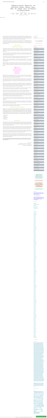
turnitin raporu (39, 409)
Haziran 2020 (35, 302)
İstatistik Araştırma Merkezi (38, 375)
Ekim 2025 (35, 224)
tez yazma (37, 347)
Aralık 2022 (35, 265)
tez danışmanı (42, 347)
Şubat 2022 (35, 277)
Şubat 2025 (35, 234)
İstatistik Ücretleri (35, 363)
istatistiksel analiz (35, 345)
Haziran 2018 (35, 328)
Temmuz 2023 (35, 256)
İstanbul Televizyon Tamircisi (38, 377)
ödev (41, 346)
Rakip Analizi (35, 205)
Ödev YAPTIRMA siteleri (41, 342)
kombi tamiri (42, 359)
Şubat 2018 (35, 332)
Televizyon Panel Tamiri (41, 357)
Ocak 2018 (35, 333)
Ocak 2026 (35, 220)
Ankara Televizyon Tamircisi (36, 357)
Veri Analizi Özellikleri (41, 365)
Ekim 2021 (35, 282)
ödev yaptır (40, 346)
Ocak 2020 (35, 308)
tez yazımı (39, 347)
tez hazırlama (42, 345)
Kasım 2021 (35, 281)
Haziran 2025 (35, 229)
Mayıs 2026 (35, 215)
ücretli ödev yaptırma (36, 343)
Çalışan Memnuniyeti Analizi (36, 204)
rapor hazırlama (41, 405)
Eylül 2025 (35, 225)
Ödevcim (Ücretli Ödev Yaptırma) (8, 1)
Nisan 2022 (35, 275)
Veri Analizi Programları (36, 366)
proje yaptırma (37, 405)
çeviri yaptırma (39, 358)
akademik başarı (36, 391)
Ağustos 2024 (35, 241)
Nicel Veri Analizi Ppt (36, 369)
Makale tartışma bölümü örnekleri (21, 14)
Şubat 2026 (35, 219)
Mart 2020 (35, 306)
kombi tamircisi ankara (38, 359)
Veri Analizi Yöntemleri (37, 365)
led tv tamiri (37, 358)
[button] (41, 416)
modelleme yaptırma (40, 403)
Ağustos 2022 (35, 270)
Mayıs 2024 (35, 245)
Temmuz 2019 (35, 316)
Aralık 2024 (35, 236)
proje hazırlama (35, 346)
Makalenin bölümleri (34, 13)
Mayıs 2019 (35, 318)
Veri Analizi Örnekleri (38, 374)
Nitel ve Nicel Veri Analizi (40, 369)
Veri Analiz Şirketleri (35, 373)
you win (40, 351)
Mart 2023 (35, 261)
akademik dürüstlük (40, 391)
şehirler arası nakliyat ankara (36, 349)
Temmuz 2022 (35, 271)
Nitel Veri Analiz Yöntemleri (40, 370)
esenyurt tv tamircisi (38, 361)
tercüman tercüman (23, 12)
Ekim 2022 (35, 267)
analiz (34, 395)
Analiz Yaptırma (42, 363)
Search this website (35, 37)
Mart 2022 (35, 276)
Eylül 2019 (35, 313)
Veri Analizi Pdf (39, 366)
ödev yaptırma (37, 412)
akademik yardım (37, 392)
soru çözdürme (35, 406)
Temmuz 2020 (35, 301)
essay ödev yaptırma (37, 351)
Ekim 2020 (35, 297)
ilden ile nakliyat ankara (41, 349)
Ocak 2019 (35, 322)
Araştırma (35, 395)
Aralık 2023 (35, 251)
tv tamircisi (35, 358)
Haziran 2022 (35, 272)
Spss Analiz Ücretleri (42, 361)
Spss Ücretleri (35, 362)
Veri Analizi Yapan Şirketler (40, 373)
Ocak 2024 (35, 250)
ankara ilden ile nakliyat (40, 379)
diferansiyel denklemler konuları (39, 355)
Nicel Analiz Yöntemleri (36, 370)
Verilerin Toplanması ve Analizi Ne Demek (39, 367)
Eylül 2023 (35, 255)
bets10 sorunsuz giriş (39, 353)
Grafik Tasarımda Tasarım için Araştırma (17, 14)
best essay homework (38, 350)
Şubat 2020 (35, 307)
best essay (35, 350)
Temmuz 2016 (35, 337)
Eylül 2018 (35, 327)
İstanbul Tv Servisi (41, 378)
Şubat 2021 (35, 292)
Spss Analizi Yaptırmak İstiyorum (39, 362)
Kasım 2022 (35, 266)
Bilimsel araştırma (39, 396)
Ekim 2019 (35, 312)
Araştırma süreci (38, 395)
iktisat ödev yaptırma (40, 343)
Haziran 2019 (35, 317)
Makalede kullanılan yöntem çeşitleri (25, 14)
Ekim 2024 (35, 239)
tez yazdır (38, 346)
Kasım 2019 (35, 311)
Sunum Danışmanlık (39, 406)
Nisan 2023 (35, 260)
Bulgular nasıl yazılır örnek (13, 14)
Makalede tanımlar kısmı (29, 14)
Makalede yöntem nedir (32, 14)
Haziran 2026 (35, 214)
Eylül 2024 (35, 240)
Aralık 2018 (35, 323)
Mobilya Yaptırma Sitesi (37, 384)
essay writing (41, 350)
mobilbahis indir (35, 353)
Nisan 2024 (35, 246)
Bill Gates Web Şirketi (41, 40)
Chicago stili (39, 397)
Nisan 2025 (35, 231)
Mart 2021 (35, 291)
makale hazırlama (39, 345)
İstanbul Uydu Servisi (37, 378)
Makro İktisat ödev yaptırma (36, 342)
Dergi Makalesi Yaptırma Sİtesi (38, 385)
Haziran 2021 (35, 287)
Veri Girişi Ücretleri (38, 363)
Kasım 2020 (35, 296)
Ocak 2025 (35, 235)
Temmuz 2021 (35, 286)
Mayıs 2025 (35, 230)
